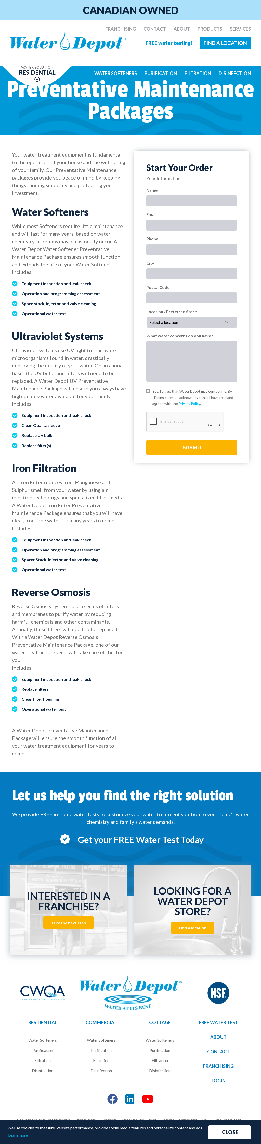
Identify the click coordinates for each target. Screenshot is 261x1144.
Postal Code (157, 287)
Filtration (198, 73)
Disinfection (235, 73)
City (150, 262)
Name (152, 190)
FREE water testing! (169, 43)
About (182, 29)
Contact (154, 29)
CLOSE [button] (230, 1132)
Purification (161, 73)
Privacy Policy (189, 403)
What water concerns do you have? (179, 335)
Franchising (120, 29)
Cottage (160, 1022)
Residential (42, 1022)
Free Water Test (218, 1022)
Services (240, 29)
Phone (152, 238)
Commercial (101, 1022)
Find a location (225, 43)
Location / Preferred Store (171, 311)
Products (210, 29)
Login (219, 1080)
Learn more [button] (18, 1135)
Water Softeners (115, 73)
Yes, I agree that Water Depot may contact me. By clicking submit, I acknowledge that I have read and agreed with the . (192, 397)
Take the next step (68, 922)
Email (151, 214)
